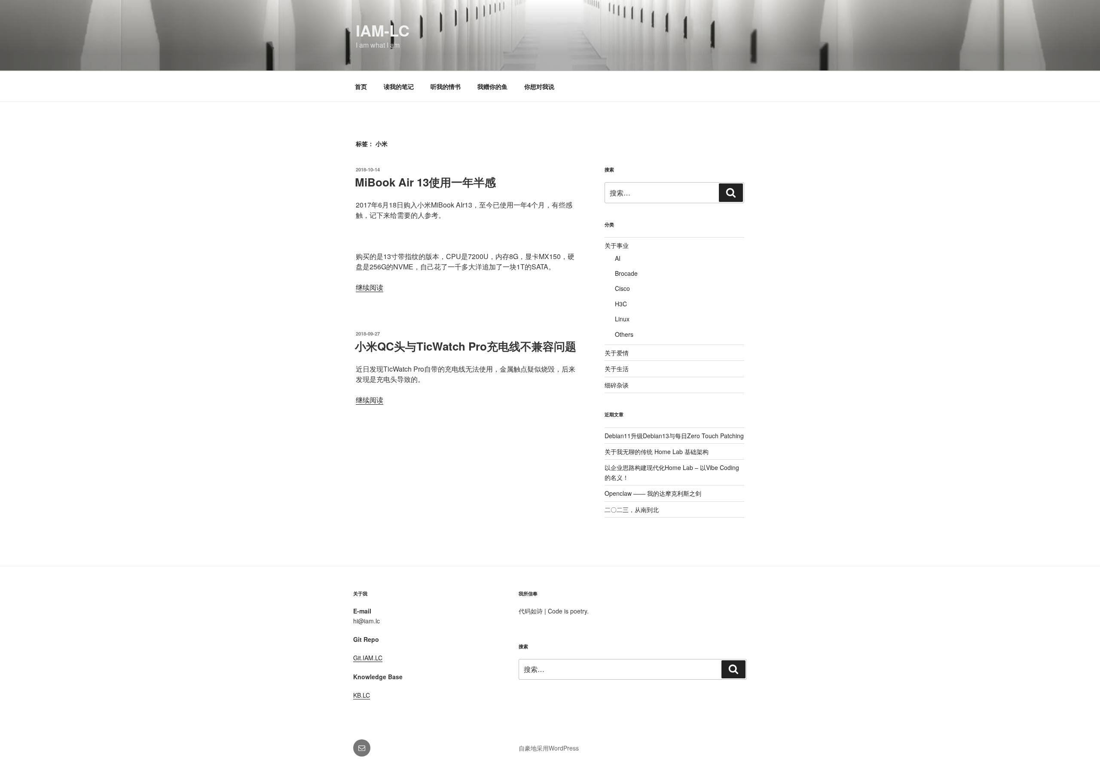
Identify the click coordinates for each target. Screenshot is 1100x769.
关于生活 (617, 368)
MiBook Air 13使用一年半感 (425, 182)
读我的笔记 (399, 86)
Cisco (622, 288)
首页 (361, 86)
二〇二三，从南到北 (632, 509)
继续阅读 (369, 287)
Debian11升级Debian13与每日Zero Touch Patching (674, 435)
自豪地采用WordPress (549, 748)
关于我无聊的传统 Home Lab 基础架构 (657, 451)
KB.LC (361, 695)
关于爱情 (617, 352)
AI (617, 258)
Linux (622, 318)
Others (624, 334)
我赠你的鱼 (492, 86)
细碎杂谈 (617, 385)
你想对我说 (539, 86)
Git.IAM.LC (367, 657)
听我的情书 (446, 86)
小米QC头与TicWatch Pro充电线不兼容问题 (465, 346)
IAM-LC (382, 30)
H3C (621, 303)
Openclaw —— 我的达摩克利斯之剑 (653, 493)
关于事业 (617, 245)
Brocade (626, 273)
